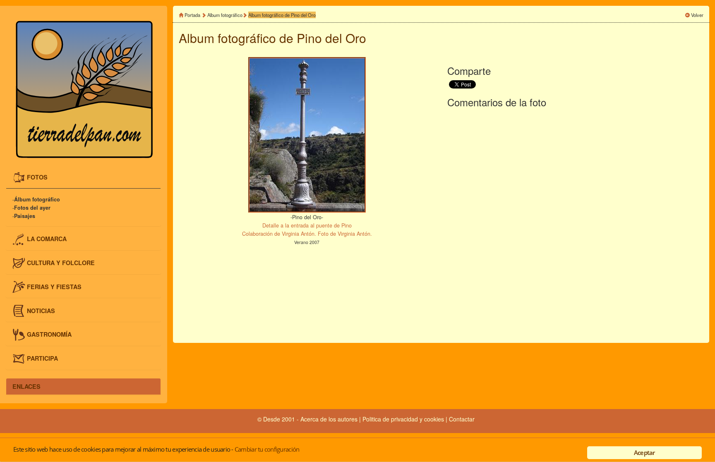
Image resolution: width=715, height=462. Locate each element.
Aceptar (644, 452)
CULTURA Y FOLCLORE (61, 262)
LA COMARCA (47, 239)
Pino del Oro (331, 38)
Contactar (462, 419)
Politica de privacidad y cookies (404, 419)
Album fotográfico (224, 15)
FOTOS (37, 177)
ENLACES (26, 386)
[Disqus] (575, 223)
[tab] (83, 177)
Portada (192, 15)
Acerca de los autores (329, 419)
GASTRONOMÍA (49, 334)
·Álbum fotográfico (36, 199)
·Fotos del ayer (31, 207)
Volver (697, 15)
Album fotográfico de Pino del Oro (282, 15)
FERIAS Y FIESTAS (54, 286)
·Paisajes (23, 216)
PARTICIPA (42, 358)
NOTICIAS (41, 310)
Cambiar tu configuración (267, 449)
